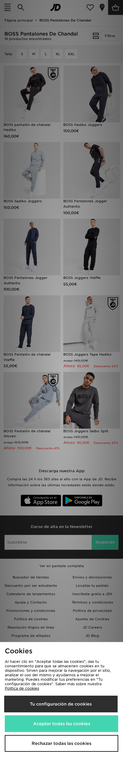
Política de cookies (22, 688)
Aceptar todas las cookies (61, 723)
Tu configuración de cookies (61, 704)
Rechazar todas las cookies (61, 743)
